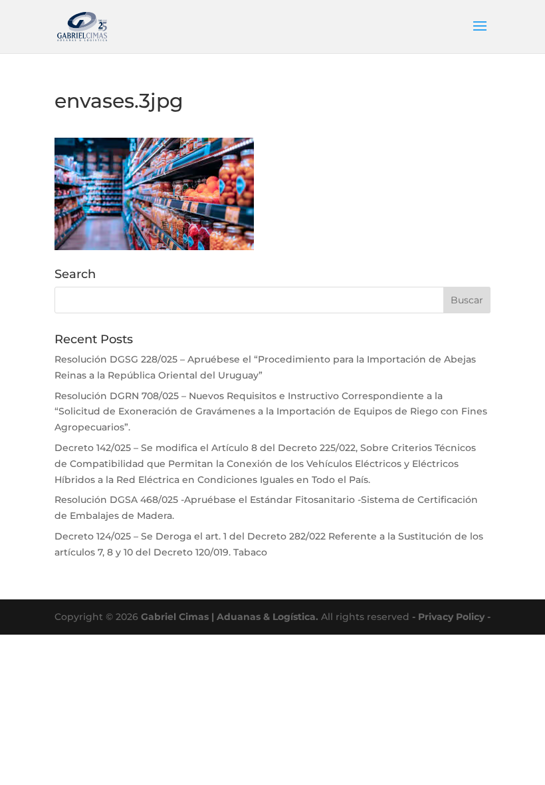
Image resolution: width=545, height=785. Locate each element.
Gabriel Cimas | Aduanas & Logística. (229, 617)
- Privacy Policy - (451, 617)
